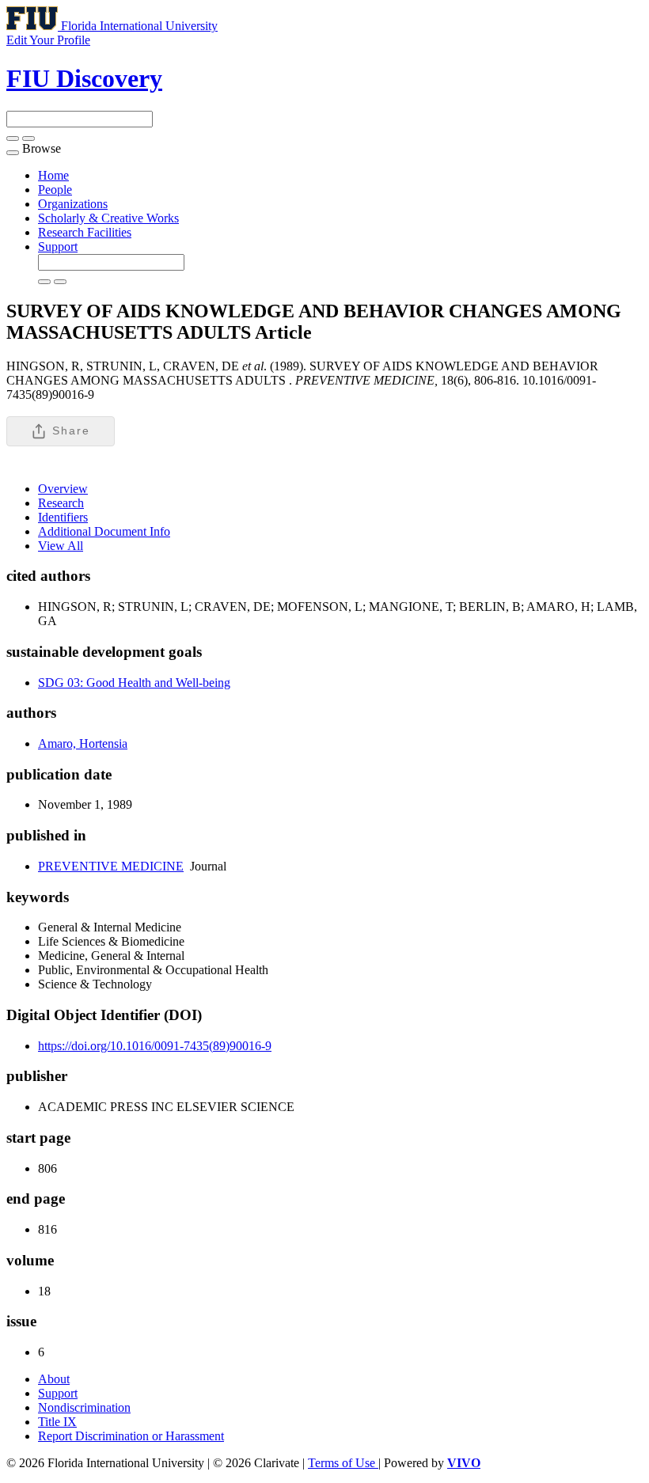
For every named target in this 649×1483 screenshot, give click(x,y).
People (55, 189)
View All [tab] (60, 545)
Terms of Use (343, 1463)
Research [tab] (61, 503)
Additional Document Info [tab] (104, 531)
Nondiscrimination (84, 1407)
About (54, 1379)
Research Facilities (84, 232)
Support (58, 246)
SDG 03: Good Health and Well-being (134, 682)
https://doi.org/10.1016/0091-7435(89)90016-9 (154, 1046)
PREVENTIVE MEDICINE (111, 866)
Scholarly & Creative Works (108, 218)
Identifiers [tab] (63, 517)
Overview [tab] (63, 488)
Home (53, 175)
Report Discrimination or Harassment (131, 1436)
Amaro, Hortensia (82, 743)
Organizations (73, 204)
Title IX (57, 1421)
